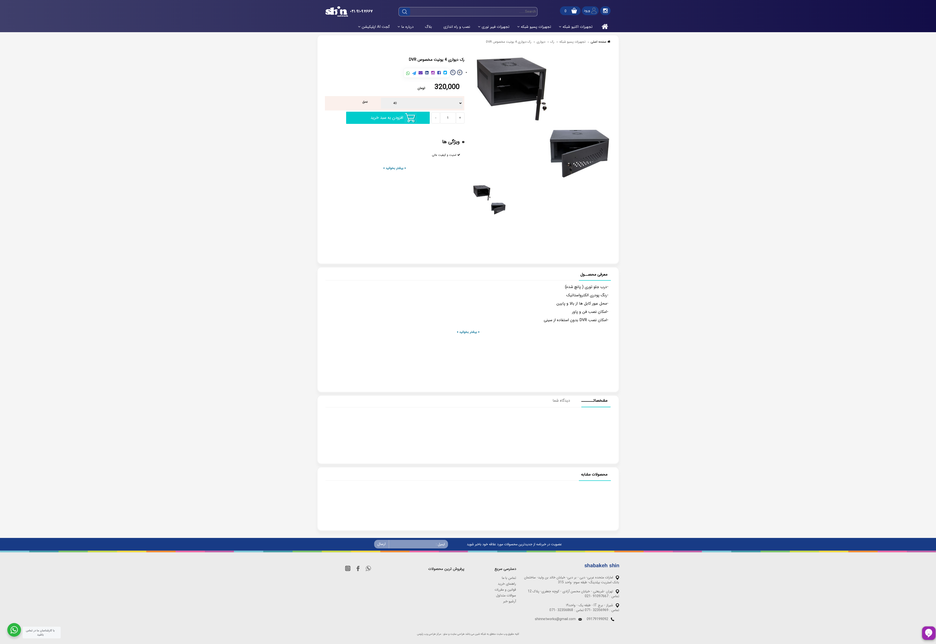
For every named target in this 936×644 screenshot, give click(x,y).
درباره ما (407, 27)
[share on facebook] (439, 73)
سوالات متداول (506, 595)
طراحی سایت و (456, 634)
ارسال (381, 544)
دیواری (540, 41)
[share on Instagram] (433, 73)
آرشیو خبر (509, 601)
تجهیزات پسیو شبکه (536, 27)
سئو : (445, 634)
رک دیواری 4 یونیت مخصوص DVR (508, 41)
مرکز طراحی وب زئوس (429, 634)
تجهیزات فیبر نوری (495, 27)
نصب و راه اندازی (456, 27)
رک (552, 41)
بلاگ (428, 27)
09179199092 (597, 619)
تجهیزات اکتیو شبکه (578, 27)
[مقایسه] (453, 72)
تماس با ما (509, 577)
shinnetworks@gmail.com (555, 619)
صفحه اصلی (599, 41)
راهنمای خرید (507, 583)
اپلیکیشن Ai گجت (376, 27)
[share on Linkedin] (427, 73)
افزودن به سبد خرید (386, 117)
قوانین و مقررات (505, 589)
